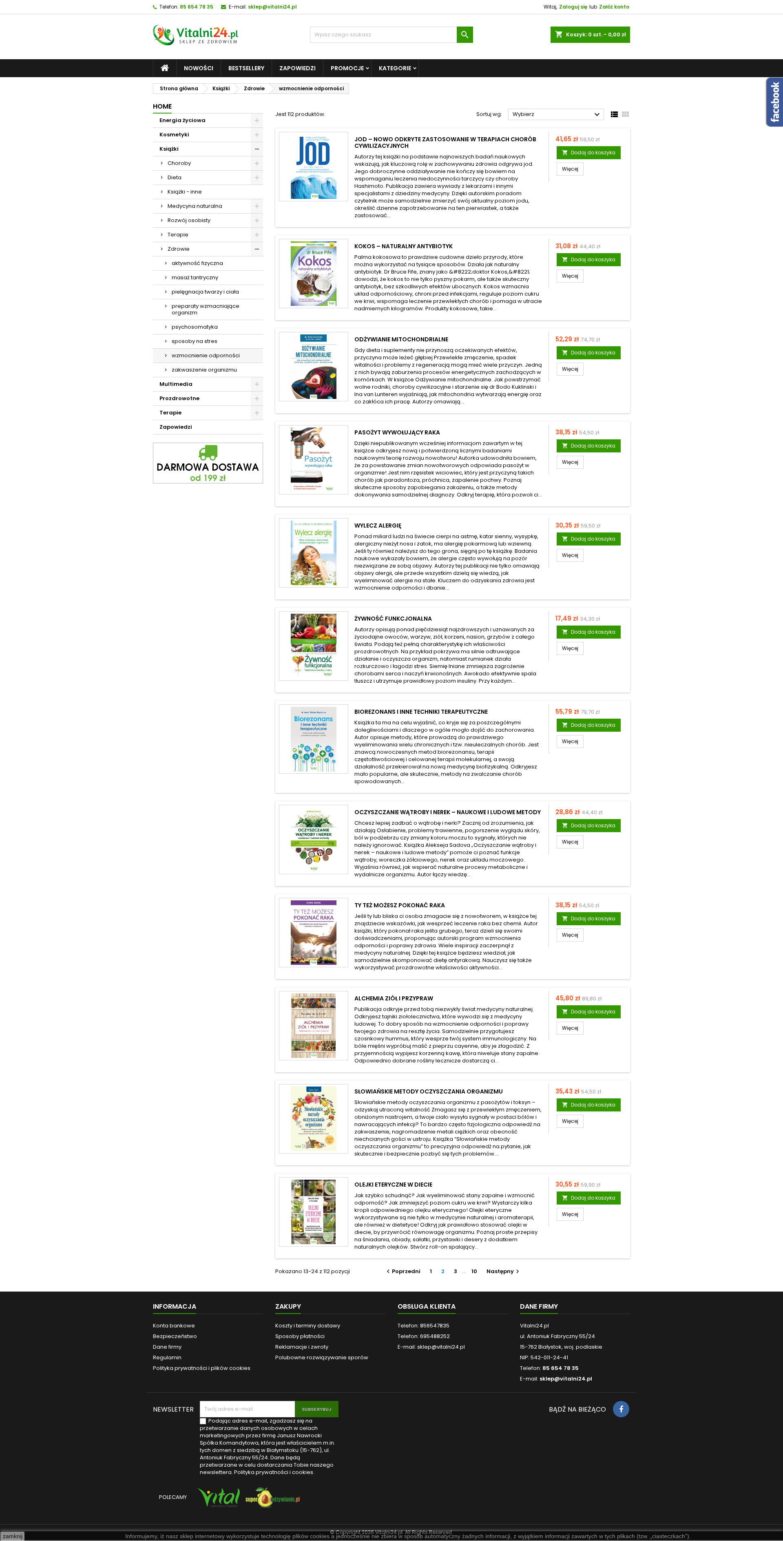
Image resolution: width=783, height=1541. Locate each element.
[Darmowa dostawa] (208, 463)
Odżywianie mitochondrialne (401, 339)
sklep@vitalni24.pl (272, 6)
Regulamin (167, 1357)
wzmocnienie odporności (206, 355)
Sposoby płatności (300, 1336)
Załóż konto (614, 6)
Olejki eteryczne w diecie (393, 1184)
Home (162, 106)
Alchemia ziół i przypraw (393, 998)
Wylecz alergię (377, 525)
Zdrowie (179, 249)
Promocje (347, 68)
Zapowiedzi (297, 68)
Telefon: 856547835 (423, 1325)
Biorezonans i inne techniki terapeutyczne (421, 712)
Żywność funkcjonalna (393, 619)
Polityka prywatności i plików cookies (201, 1368)
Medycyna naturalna (195, 206)
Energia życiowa (182, 120)
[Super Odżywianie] (271, 1501)
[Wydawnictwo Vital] (217, 1501)
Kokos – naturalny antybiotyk (403, 246)
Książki (169, 149)
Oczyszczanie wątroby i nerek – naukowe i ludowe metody (447, 812)
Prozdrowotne (179, 398)
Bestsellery (246, 68)
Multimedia (175, 384)
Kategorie (395, 68)
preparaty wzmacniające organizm (205, 309)
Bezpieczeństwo (175, 1336)
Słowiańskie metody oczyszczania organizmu (428, 1091)
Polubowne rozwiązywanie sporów (321, 1357)
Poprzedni (402, 1271)
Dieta (174, 177)
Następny (504, 1271)
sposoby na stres (194, 341)
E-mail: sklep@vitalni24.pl (431, 1347)
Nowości (198, 68)
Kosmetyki (174, 134)
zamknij (12, 1536)
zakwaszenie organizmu (204, 370)
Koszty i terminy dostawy (307, 1325)
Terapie (178, 234)
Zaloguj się (573, 6)
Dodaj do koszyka (588, 152)
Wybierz (557, 115)
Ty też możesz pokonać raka (399, 905)
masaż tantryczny (195, 277)
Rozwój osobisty (189, 220)
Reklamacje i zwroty (301, 1347)
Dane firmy (167, 1347)
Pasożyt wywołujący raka (397, 432)
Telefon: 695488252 (424, 1336)
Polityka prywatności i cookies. (274, 1472)
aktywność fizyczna (197, 263)
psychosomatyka (195, 327)
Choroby (179, 163)
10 (474, 1271)
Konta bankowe (174, 1325)
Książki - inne (185, 192)
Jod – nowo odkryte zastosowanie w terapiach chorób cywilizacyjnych (445, 142)
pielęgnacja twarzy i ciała (205, 292)
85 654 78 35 (196, 6)
